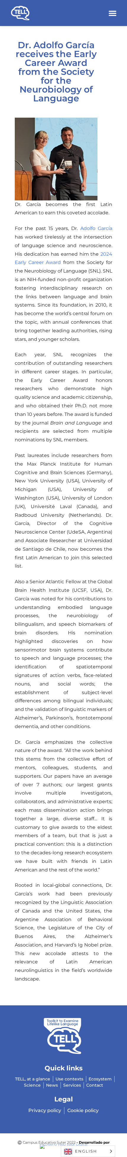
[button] (112, 13)
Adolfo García (96, 228)
